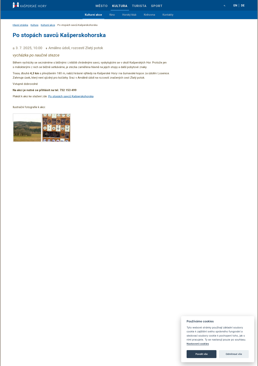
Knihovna (149, 14)
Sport (157, 6)
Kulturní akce (93, 14)
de (243, 5)
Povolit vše (201, 354)
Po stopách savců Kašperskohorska (70, 96)
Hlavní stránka (20, 25)
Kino (112, 14)
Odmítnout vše (234, 354)
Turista (139, 6)
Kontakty (168, 14)
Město (102, 6)
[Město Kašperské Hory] (29, 5)
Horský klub (129, 14)
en (235, 5)
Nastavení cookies (198, 343)
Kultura (119, 6)
